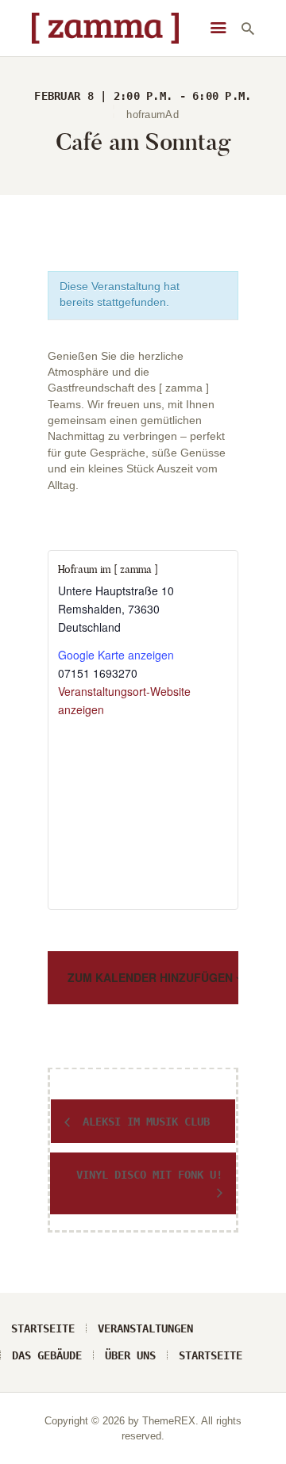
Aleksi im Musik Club (143, 1121)
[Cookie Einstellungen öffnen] (28, 1444)
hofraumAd (152, 114)
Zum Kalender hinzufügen (152, 977)
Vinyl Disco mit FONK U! (149, 1174)
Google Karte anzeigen (116, 655)
